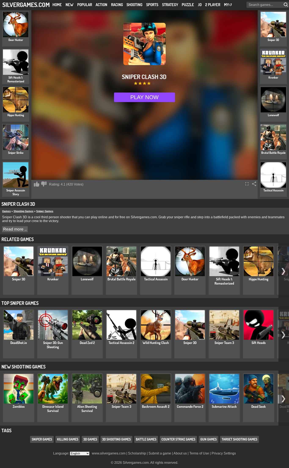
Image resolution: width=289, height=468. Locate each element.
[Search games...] (286, 5)
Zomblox (19, 406)
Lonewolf (87, 279)
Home (57, 4)
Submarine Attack (224, 406)
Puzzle (188, 4)
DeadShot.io (18, 343)
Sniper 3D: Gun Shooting (53, 345)
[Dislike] (44, 184)
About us (180, 453)
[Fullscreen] (247, 184)
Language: (61, 453)
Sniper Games (44, 211)
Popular (84, 4)
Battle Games (146, 439)
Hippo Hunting (258, 279)
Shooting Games (23, 211)
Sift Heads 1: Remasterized (224, 281)
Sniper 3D (18, 279)
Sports (152, 4)
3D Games (90, 439)
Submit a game (160, 453)
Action (101, 4)
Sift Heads (259, 343)
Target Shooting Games (239, 439)
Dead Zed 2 (87, 343)
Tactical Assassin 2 (121, 343)
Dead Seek (258, 406)
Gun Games (208, 439)
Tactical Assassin (156, 279)
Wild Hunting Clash (156, 343)
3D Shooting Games (116, 439)
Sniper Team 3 (224, 343)
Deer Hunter (190, 279)
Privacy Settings (224, 453)
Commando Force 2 (190, 406)
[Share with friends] (254, 184)
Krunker (53, 279)
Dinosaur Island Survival (52, 408)
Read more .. (15, 229)
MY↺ (228, 4)
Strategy (170, 4)
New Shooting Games (23, 367)
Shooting (134, 4)
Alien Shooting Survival (87, 408)
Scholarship (137, 453)
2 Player (212, 4)
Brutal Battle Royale (121, 279)
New (69, 4)
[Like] (36, 184)
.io (200, 4)
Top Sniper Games (20, 303)
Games (6, 211)
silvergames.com (26, 4)
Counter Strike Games (178, 439)
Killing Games (67, 439)
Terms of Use (199, 453)
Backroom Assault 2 (155, 406)
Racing (117, 4)
